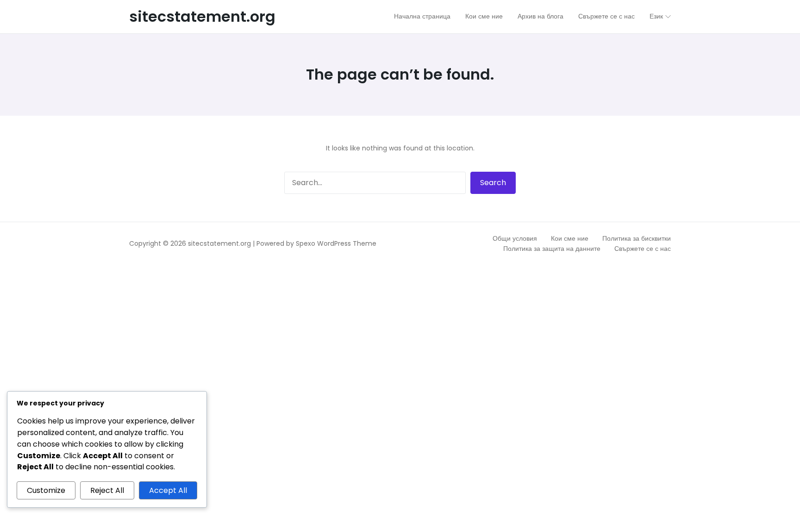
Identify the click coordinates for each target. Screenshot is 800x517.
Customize (46, 490)
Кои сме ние (569, 238)
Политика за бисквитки (636, 238)
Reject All (107, 490)
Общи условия (515, 238)
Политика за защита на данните (551, 248)
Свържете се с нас (642, 248)
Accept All (168, 490)
